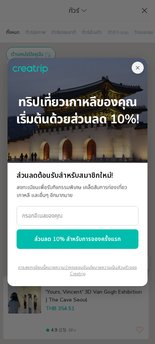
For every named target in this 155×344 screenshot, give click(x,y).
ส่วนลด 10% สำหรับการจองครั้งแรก (77, 239)
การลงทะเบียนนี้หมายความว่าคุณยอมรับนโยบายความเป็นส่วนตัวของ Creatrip (77, 271)
